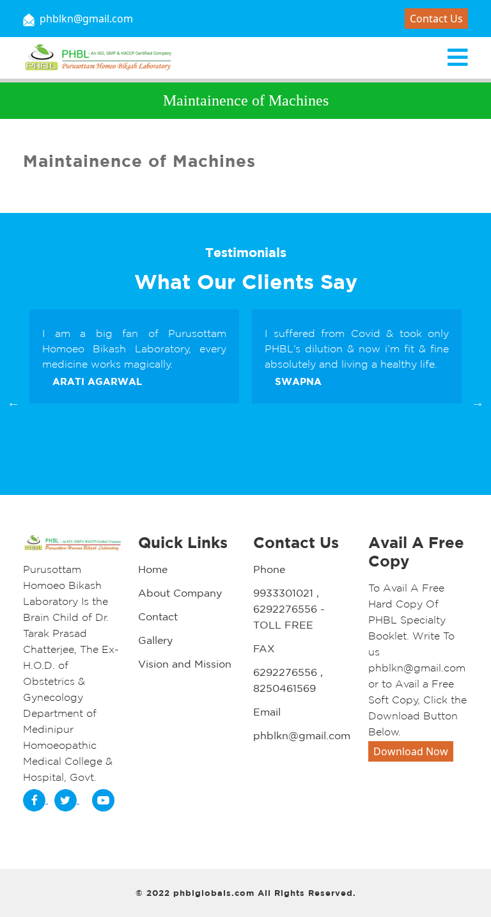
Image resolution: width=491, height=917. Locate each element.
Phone (269, 569)
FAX (264, 648)
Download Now (410, 751)
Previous (13, 402)
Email (267, 711)
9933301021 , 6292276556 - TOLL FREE (289, 609)
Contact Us (436, 19)
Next (477, 402)
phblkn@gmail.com (301, 735)
